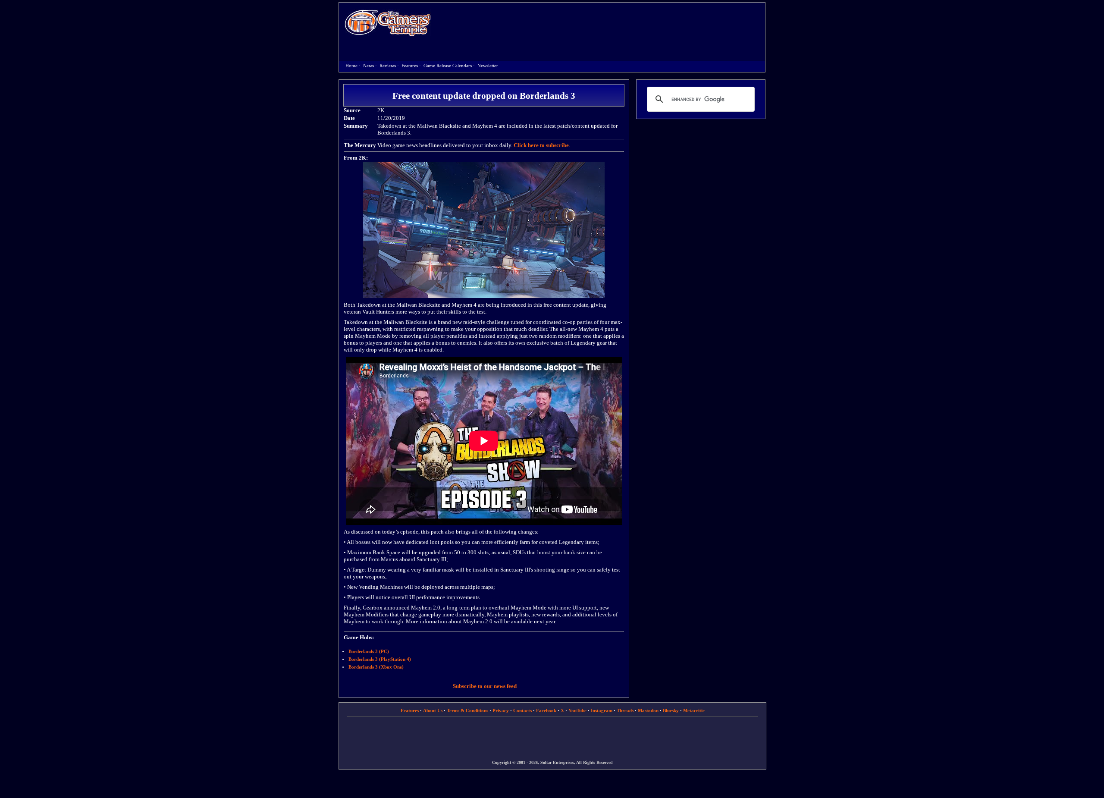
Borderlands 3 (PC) (368, 651)
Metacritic (694, 710)
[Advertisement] (602, 24)
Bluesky (671, 710)
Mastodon (648, 710)
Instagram (601, 710)
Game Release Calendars (447, 65)
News (368, 65)
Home (388, 22)
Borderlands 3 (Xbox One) (376, 667)
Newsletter (487, 65)
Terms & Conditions (467, 710)
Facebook (546, 710)
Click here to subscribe (541, 145)
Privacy (500, 710)
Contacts (522, 710)
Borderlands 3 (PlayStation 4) (379, 659)
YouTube (577, 710)
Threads (625, 710)
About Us (432, 710)
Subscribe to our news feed (485, 686)
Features (409, 65)
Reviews (388, 65)
